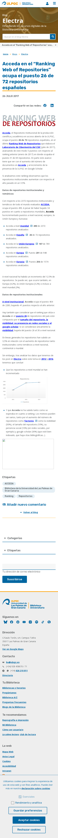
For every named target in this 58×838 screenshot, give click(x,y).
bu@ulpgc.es (12, 662)
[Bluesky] (5, 622)
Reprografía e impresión (15, 720)
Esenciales (29, 796)
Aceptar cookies (29, 820)
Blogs (14, 54)
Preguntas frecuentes (14, 702)
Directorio (7, 675)
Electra (24, 54)
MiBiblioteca (47, 3)
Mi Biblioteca (9, 724)
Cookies (6, 761)
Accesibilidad (9, 766)
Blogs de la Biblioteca (13, 707)
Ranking (9, 496)
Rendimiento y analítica (28, 802)
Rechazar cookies (29, 829)
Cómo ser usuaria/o (12, 729)
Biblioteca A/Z (9, 697)
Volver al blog (30, 512)
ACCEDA (9, 483)
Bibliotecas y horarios (14, 687)
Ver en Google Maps (12, 649)
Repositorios (25, 496)
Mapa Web (7, 751)
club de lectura (28, 734)
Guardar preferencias (28, 810)
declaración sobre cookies (35, 788)
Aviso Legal (8, 756)
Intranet (6, 770)
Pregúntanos (9, 692)
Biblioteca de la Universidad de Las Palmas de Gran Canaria (28, 489)
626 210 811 (22, 670)
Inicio (5, 54)
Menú (54, 3)
